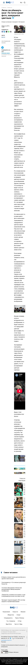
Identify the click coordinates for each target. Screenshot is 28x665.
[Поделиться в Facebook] (2, 31)
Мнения (23, 612)
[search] (24, 2)
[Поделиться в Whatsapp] (8, 31)
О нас (19, 621)
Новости (10, 7)
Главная (4, 7)
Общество (11, 615)
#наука (4, 42)
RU (21, 2)
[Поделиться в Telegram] (4, 31)
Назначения (6, 612)
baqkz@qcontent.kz (6, 640)
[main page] (12, 2)
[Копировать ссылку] (11, 31)
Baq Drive (9, 624)
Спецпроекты (8, 618)
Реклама (3, 642)
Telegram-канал (5, 53)
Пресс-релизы (19, 618)
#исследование (6, 41)
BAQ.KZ (3, 37)
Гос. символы (11, 621)
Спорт (18, 615)
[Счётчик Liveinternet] (4, 652)
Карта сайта (4, 649)
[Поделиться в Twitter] (6, 31)
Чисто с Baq (18, 624)
